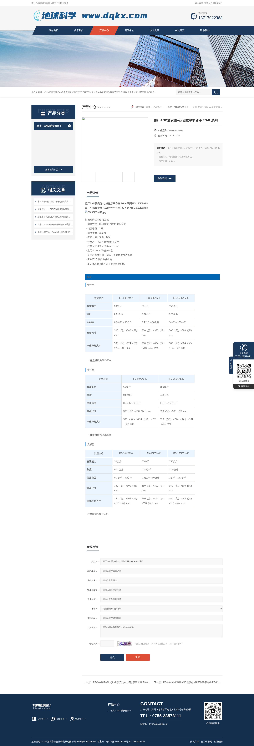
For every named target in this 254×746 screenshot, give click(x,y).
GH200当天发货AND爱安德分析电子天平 (101, 92)
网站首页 (53, 30)
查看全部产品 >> (53, 169)
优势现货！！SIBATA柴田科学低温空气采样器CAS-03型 (54, 209)
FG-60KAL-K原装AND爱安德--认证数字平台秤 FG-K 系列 (193, 682)
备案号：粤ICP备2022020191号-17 (114, 741)
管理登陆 (218, 741)
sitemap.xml (139, 741)
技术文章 (154, 30)
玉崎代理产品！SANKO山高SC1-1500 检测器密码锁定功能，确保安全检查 (54, 232)
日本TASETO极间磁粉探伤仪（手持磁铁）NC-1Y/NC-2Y (54, 224)
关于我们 (78, 30)
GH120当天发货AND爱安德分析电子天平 (139, 92)
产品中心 (104, 30)
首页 (148, 107)
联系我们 (218, 3)
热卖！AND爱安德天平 (49, 125)
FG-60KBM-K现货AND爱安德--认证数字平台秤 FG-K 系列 (123, 682)
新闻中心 (129, 30)
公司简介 (41, 719)
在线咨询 (162, 178)
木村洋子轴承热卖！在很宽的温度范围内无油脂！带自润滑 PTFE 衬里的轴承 (54, 201)
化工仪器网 (206, 741)
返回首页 (199, 3)
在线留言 (208, 3)
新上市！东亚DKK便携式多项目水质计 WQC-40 (54, 217)
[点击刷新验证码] (124, 643)
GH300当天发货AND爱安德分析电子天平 (63, 92)
